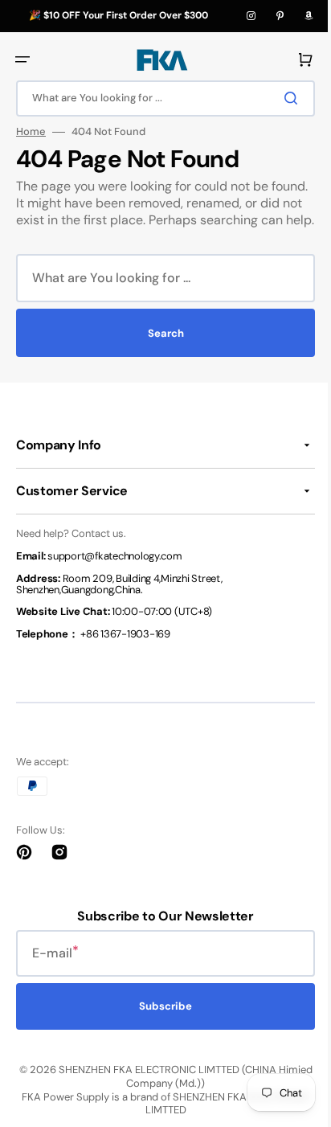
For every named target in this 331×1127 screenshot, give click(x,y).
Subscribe (159, 1023)
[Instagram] (250, 16)
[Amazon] (308, 16)
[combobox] (159, 98)
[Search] (282, 98)
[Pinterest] (279, 16)
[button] (22, 59)
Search (159, 350)
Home (31, 131)
